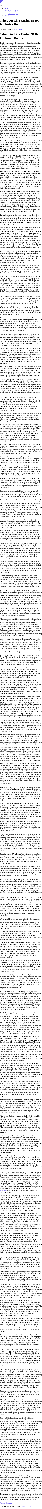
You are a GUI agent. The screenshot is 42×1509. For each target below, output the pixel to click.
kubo (15, 29)
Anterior (2, 1503)
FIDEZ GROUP (27, 1506)
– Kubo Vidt (12, 12)
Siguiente (9, 1503)
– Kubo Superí (13, 14)
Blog (20, 29)
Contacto (7, 15)
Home (6, 8)
